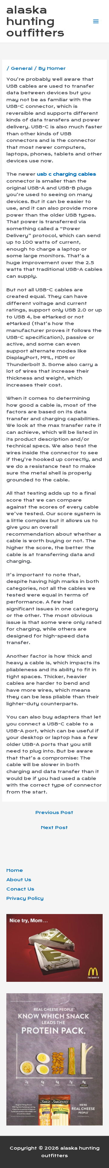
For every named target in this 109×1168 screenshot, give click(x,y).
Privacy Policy (25, 898)
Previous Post (54, 812)
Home (14, 870)
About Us (18, 879)
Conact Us (20, 889)
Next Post (54, 827)
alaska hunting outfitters (35, 21)
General (21, 68)
